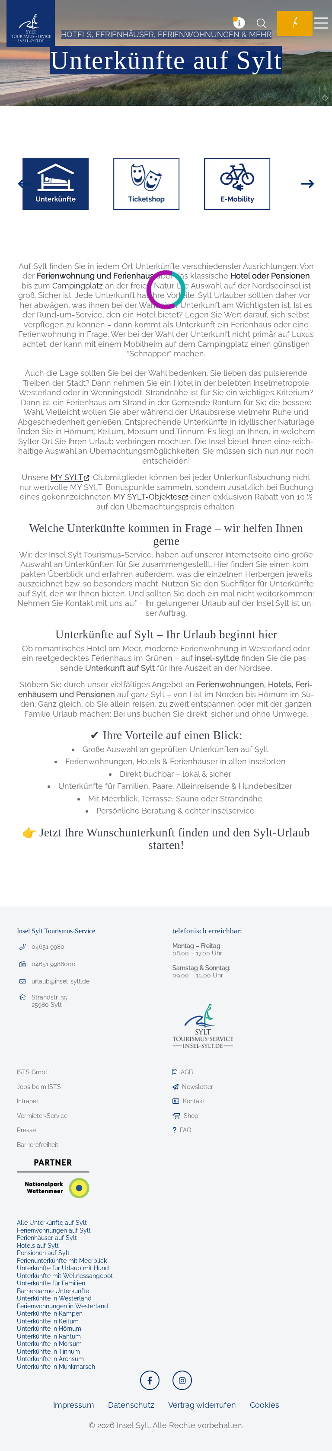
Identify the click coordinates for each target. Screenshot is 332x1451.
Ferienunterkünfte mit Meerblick (62, 1260)
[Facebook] (150, 1380)
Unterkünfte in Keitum (48, 1321)
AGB (187, 1072)
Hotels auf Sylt (38, 1245)
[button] (325, 98)
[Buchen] (295, 23)
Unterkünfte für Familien (51, 1283)
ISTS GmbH (33, 1072)
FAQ (185, 1130)
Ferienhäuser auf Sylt (47, 1237)
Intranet (27, 1101)
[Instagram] (182, 1380)
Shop (191, 1115)
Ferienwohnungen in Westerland (62, 1306)
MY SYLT (67, 477)
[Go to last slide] (39, 183)
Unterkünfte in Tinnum (48, 1351)
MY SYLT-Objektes (147, 496)
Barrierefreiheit (37, 1144)
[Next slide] (292, 183)
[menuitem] (291, 23)
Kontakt (193, 1101)
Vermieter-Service (42, 1115)
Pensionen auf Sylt (43, 1252)
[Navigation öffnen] (321, 23)
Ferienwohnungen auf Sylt (54, 1230)
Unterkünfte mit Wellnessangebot (65, 1275)
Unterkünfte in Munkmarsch (56, 1366)
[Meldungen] (239, 23)
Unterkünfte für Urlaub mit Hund (63, 1268)
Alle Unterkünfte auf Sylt (52, 1222)
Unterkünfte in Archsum (50, 1358)
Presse (26, 1130)
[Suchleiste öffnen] (261, 23)
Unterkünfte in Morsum (49, 1343)
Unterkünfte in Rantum (49, 1336)
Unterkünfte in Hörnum (49, 1328)
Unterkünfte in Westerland (54, 1298)
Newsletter (197, 1086)
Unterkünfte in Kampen (50, 1313)
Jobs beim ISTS (39, 1086)
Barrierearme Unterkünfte (53, 1291)
